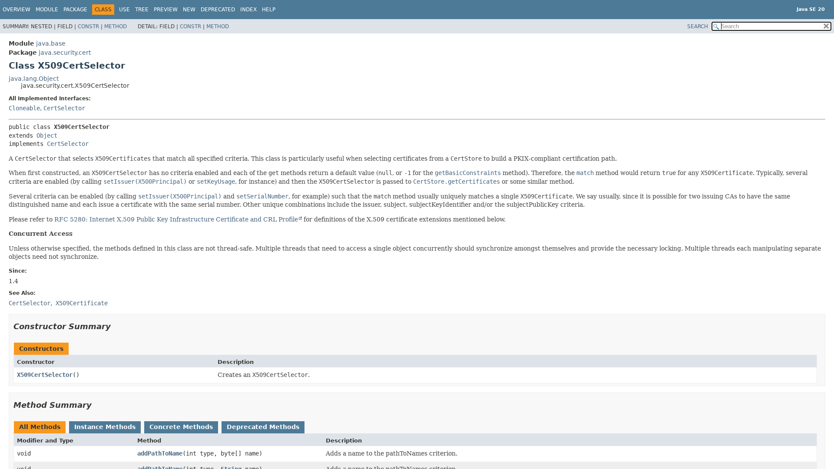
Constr (88, 26)
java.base (51, 43)
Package (75, 10)
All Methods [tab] (39, 426)
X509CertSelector (45, 374)
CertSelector (64, 108)
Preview (166, 10)
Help (268, 10)
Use (124, 10)
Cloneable (24, 108)
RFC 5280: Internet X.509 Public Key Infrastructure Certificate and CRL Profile (176, 219)
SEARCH (697, 26)
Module (47, 10)
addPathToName (159, 453)
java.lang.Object (34, 78)
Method (115, 26)
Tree (142, 10)
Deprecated (218, 10)
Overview (16, 10)
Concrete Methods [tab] (181, 426)
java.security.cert (65, 52)
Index (248, 10)
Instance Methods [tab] (105, 426)
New (189, 10)
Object (46, 135)
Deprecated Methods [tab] (263, 426)
